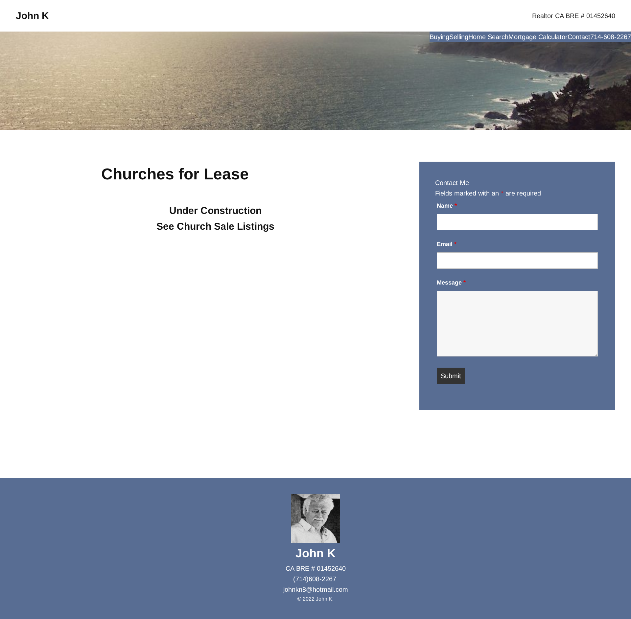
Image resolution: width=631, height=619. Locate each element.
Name (447, 205)
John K (32, 15)
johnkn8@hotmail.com (315, 589)
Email (446, 244)
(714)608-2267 (314, 579)
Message (451, 282)
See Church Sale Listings (215, 226)
